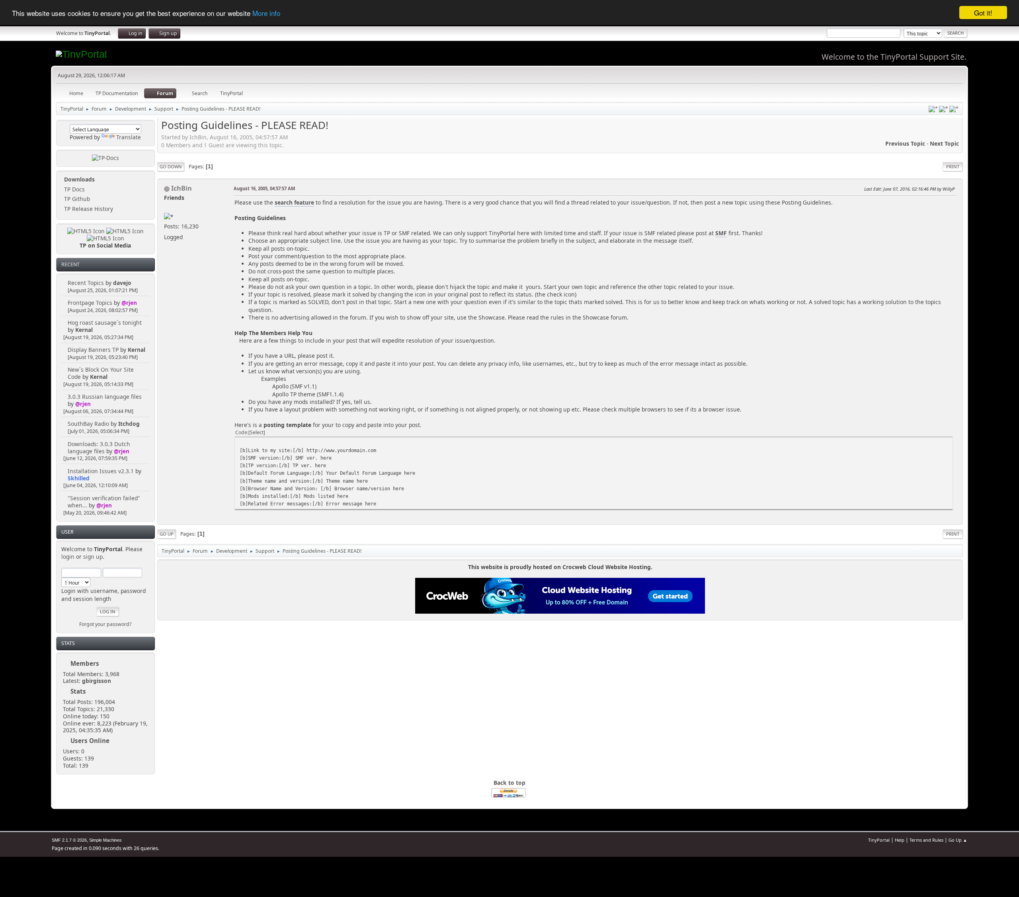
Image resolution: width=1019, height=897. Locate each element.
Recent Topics (86, 283)
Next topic (944, 143)
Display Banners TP (93, 349)
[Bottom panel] (953, 109)
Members (84, 663)
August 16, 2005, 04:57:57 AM (264, 188)
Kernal (84, 329)
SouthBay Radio (88, 423)
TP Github (76, 199)
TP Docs (73, 189)
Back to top (509, 782)
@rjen (129, 302)
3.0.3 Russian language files (105, 396)
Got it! (983, 13)
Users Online (89, 741)
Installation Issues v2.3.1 (101, 471)
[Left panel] (933, 109)
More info (266, 13)
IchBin (181, 188)
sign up (93, 556)
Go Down (171, 167)
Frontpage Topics (90, 302)
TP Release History (87, 209)
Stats (68, 643)
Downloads (78, 179)
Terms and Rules (926, 840)
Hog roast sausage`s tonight (105, 322)
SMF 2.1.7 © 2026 (69, 840)
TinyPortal (879, 840)
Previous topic (905, 143)
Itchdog (129, 423)
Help (899, 840)
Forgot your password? (105, 624)
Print (952, 167)
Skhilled (79, 478)
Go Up (167, 534)
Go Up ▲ (958, 840)
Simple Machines (105, 840)
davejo (122, 283)
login (67, 556)
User (67, 531)
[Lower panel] (943, 109)
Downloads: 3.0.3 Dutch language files (99, 447)
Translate (128, 137)
